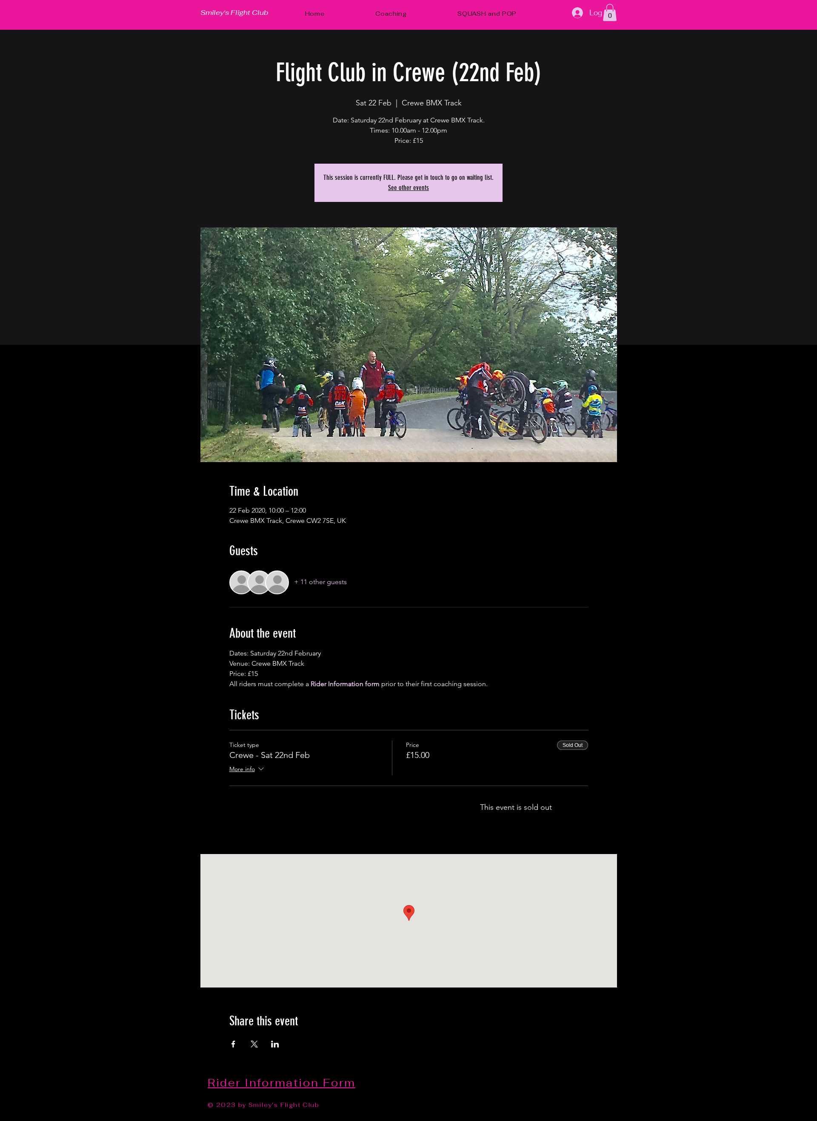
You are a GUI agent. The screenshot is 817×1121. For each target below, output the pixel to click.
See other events (408, 188)
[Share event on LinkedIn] (275, 1044)
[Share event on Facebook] (233, 1044)
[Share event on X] (254, 1044)
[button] (610, 12)
